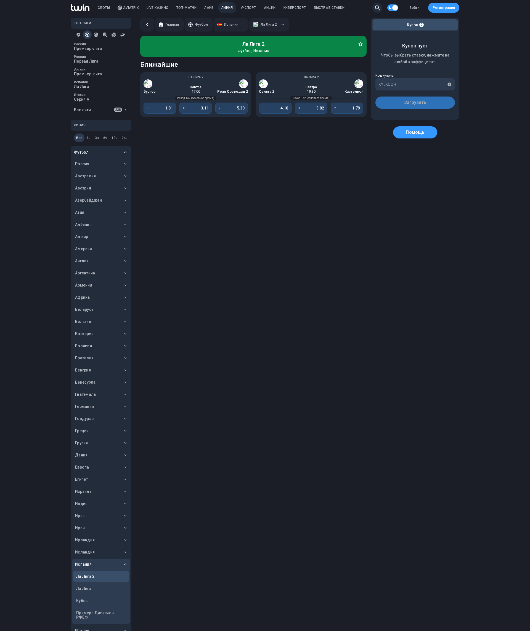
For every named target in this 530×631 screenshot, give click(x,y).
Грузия (81, 443)
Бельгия (83, 321)
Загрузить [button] (415, 102)
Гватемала (85, 394)
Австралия (85, 176)
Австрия (83, 188)
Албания (83, 224)
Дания (81, 455)
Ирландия (85, 540)
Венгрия (83, 370)
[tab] (78, 34)
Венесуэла (85, 382)
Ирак (80, 516)
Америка (83, 249)
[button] (377, 8)
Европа (82, 467)
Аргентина (85, 273)
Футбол (81, 152)
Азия (79, 212)
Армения (83, 285)
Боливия (83, 346)
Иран (80, 528)
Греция (82, 431)
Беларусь (84, 309)
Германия (84, 406)
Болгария (84, 333)
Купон (415, 25)
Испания (83, 564)
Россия (82, 164)
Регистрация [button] (444, 8)
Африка (82, 297)
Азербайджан (88, 200)
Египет (81, 479)
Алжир (81, 236)
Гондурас (84, 418)
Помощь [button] (415, 132)
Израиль (83, 491)
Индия (81, 503)
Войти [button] (414, 8)
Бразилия (84, 358)
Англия (82, 261)
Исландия (85, 552)
